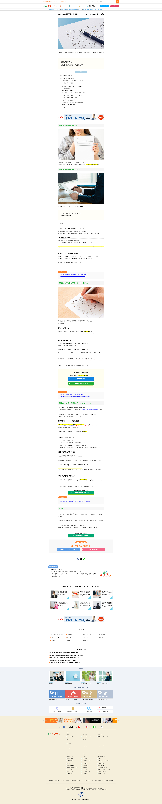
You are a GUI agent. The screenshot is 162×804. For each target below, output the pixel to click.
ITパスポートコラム (70, 769)
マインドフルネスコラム (102, 745)
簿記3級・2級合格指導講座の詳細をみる (79, 492)
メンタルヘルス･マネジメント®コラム (73, 747)
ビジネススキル (70, 736)
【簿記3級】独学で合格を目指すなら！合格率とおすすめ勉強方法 (65, 662)
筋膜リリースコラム (102, 753)
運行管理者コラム (86, 765)
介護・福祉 (100, 734)
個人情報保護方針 (73, 780)
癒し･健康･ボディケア (87, 732)
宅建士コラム (85, 763)
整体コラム (100, 746)
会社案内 (67, 780)
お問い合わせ (93, 1)
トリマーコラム (85, 769)
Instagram (83, 727)
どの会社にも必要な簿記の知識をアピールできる (73, 80)
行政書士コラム (101, 763)
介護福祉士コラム (70, 760)
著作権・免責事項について (99, 780)
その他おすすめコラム (102, 773)
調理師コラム (85, 754)
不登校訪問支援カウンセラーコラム (89, 747)
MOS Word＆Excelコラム (103, 767)
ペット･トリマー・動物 (87, 736)
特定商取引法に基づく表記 (89, 780)
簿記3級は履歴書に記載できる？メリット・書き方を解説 (93, 9)
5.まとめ (62, 107)
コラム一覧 (69, 743)
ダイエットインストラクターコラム (89, 751)
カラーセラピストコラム (87, 745)
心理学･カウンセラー (71, 732)
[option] (53, 720)
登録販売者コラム (70, 756)
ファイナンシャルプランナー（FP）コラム (103, 761)
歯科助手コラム (70, 758)
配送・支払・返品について (100, 1)
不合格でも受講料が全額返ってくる (70, 104)
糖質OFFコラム (101, 754)
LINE (91, 727)
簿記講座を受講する (93, 549)
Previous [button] (43, 720)
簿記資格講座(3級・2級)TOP (72, 9)
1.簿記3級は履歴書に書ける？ (67, 75)
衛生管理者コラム (86, 767)
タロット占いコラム (86, 771)
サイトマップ (80, 780)
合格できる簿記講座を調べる (81, 383)
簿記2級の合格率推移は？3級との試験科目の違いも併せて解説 (72, 276)
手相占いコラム (70, 771)
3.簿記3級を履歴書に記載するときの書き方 (71, 86)
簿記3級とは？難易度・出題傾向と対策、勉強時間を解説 (71, 394)
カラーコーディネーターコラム (104, 769)
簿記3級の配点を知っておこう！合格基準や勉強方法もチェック (64, 657)
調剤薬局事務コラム (102, 756)
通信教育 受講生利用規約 (109, 780)
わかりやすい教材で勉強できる (69, 99)
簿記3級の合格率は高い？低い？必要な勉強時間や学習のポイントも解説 (75, 396)
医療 (68, 734)
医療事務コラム (85, 756)
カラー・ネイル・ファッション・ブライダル (104, 737)
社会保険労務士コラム (71, 765)
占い (68, 739)
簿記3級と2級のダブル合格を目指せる (70, 97)
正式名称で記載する (67, 88)
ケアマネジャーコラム (87, 760)
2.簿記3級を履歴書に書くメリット (69, 78)
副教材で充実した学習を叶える (69, 100)
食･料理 (99, 732)
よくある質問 (51, 780)
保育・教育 (85, 734)
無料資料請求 (83, 378)
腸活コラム (85, 753)
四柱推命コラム (70, 773)
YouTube (76, 727)
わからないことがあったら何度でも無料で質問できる (74, 102)
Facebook (60, 727)
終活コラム (100, 758)
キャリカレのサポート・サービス (92, 6)
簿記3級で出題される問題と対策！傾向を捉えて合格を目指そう (64, 652)
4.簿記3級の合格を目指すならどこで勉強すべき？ (73, 95)
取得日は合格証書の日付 (68, 90)
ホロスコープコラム (102, 771)
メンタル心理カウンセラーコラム (73, 745)
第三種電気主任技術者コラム (72, 767)
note (99, 727)
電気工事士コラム (101, 765)
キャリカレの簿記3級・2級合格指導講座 (90, 409)
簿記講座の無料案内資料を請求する (68, 549)
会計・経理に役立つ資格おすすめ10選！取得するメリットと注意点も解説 (75, 501)
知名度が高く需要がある (68, 82)
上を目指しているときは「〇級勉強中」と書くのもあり (74, 92)
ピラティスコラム (70, 753)
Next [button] (118, 720)
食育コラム (69, 754)
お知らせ (89, 1)
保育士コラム (85, 758)
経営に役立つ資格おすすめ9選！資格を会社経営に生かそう (72, 499)
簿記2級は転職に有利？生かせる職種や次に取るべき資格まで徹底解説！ (74, 274)
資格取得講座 (63, 9)
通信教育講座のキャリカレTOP (54, 9)
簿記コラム (80, 9)
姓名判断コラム (85, 773)
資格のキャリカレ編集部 (56, 569)
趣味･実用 (84, 739)
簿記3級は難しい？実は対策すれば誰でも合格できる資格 (63, 660)
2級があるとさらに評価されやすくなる (71, 83)
